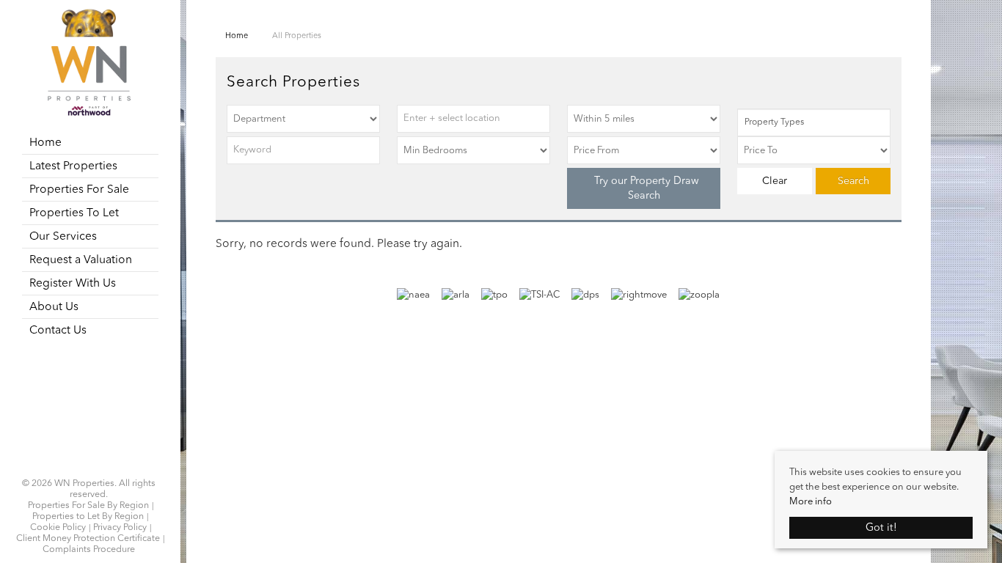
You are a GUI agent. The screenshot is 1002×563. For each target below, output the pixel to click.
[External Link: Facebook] (80, 466)
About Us (53, 307)
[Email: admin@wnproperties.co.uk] (97, 465)
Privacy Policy (120, 527)
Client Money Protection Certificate (88, 538)
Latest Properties (73, 166)
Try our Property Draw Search (643, 188)
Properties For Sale (79, 190)
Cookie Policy (58, 527)
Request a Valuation (80, 260)
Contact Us (58, 330)
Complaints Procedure (89, 549)
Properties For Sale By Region (88, 505)
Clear (774, 181)
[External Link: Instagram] (84, 466)
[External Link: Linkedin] (89, 466)
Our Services (63, 237)
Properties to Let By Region (88, 516)
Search (853, 181)
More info (810, 502)
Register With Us (72, 284)
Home (45, 143)
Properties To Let (74, 213)
